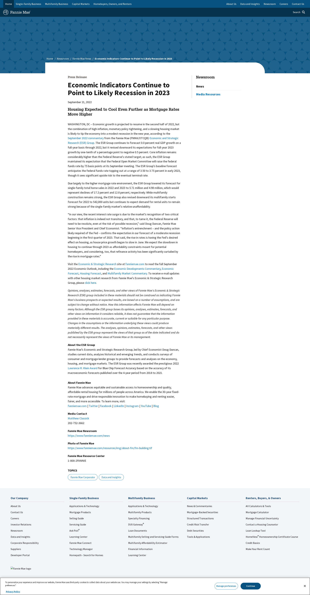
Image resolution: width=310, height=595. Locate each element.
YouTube (146, 406)
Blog (156, 406)
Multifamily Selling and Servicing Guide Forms (153, 536)
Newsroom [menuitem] (270, 3)
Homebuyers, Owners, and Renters (112, 3)
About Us (16, 506)
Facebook (106, 406)
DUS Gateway (136, 524)
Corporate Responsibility (25, 542)
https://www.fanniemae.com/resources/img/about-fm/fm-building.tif (110, 448)
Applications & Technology (84, 506)
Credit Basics (253, 542)
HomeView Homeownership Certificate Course (272, 536)
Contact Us (17, 512)
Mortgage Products (80, 512)
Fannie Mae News (81, 58)
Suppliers (16, 549)
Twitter (93, 406)
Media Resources (208, 94)
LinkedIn (119, 406)
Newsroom (63, 58)
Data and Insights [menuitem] (250, 3)
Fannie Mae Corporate (83, 477)
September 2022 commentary (86, 138)
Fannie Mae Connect (80, 542)
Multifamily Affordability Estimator (147, 542)
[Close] (304, 586)
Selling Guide (76, 518)
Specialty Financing (139, 518)
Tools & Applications (198, 536)
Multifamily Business (56, 3)
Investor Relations (21, 524)
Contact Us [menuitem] (298, 3)
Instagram (132, 406)
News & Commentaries (199, 506)
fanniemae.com (134, 264)
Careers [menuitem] (284, 3)
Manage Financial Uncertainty (262, 518)
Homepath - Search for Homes (86, 555)
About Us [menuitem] (231, 3)
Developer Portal (20, 555)
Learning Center (78, 536)
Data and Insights (111, 477)
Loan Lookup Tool (256, 530)
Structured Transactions (200, 518)
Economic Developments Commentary (137, 269)
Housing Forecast (90, 273)
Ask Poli (74, 530)
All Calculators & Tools (258, 506)
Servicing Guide (77, 524)
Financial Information (140, 549)
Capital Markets (81, 3)
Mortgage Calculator (257, 512)
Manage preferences (226, 586)
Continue (250, 586)
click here (90, 283)
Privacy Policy (13, 591)
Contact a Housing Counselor (262, 524)
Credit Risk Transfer (198, 524)
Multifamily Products (140, 512)
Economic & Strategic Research (97, 264)
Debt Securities (195, 530)
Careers (15, 518)
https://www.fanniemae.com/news (89, 435)
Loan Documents (137, 530)
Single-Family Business (28, 3)
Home (8, 3)
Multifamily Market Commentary (127, 273)
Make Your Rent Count (258, 549)
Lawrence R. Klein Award (83, 368)
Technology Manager (81, 549)
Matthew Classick (78, 418)
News (200, 86)
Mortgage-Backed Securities (202, 512)
